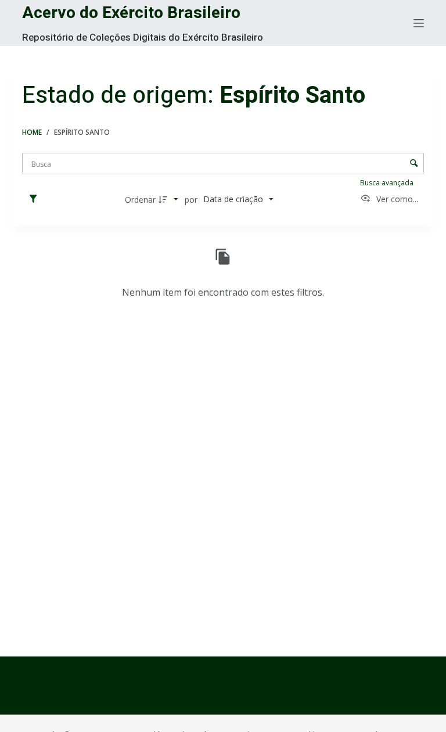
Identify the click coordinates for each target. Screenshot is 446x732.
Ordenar (140, 199)
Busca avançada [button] (387, 183)
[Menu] (418, 23)
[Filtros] (36, 199)
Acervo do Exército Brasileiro (131, 13)
